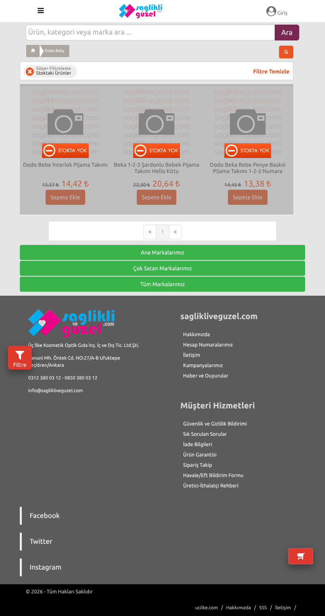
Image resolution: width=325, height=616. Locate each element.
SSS (263, 607)
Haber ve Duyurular (205, 376)
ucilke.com (206, 607)
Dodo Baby (55, 50)
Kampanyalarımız (203, 365)
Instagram (45, 567)
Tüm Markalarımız (162, 284)
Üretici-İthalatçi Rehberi (211, 486)
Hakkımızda (196, 334)
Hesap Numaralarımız (208, 345)
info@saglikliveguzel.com (55, 390)
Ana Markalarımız (162, 252)
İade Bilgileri (197, 444)
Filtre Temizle (271, 71)
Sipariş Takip (197, 465)
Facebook (45, 516)
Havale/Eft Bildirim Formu (213, 475)
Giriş (281, 13)
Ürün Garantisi (199, 455)
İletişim (191, 355)
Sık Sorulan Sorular (205, 434)
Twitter (41, 541)
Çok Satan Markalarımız (162, 268)
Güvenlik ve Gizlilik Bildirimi (215, 424)
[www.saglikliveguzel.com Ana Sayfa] (33, 50)
